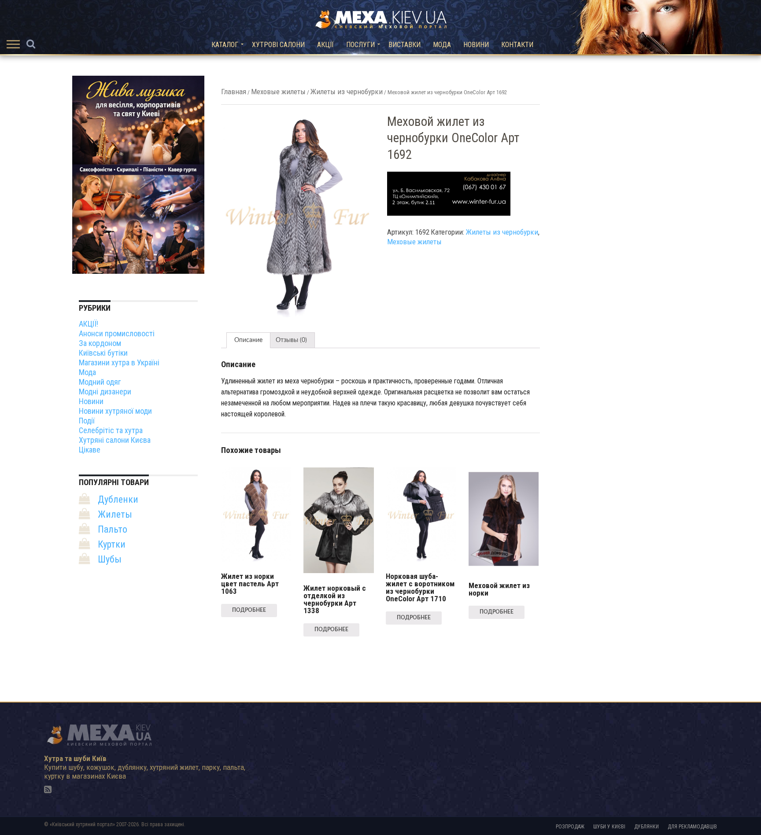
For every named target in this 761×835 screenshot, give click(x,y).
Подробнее (249, 610)
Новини (476, 44)
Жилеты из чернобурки (346, 91)
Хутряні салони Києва (115, 440)
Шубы (110, 559)
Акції (325, 44)
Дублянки (646, 827)
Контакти (517, 44)
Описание (248, 340)
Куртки (112, 544)
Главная (233, 91)
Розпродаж (570, 827)
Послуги (360, 44)
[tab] (248, 340)
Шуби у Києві (609, 827)
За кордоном (100, 343)
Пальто (112, 529)
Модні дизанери (105, 391)
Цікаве (89, 449)
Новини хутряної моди (115, 411)
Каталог (224, 44)
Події (87, 420)
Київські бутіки (103, 352)
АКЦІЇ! (88, 323)
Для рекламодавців (692, 827)
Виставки (404, 44)
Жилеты (115, 514)
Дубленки (118, 499)
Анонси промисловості (117, 333)
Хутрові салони (278, 44)
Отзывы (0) (291, 340)
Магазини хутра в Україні (119, 362)
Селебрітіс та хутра (111, 430)
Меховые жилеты (278, 91)
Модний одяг (100, 381)
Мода (442, 44)
